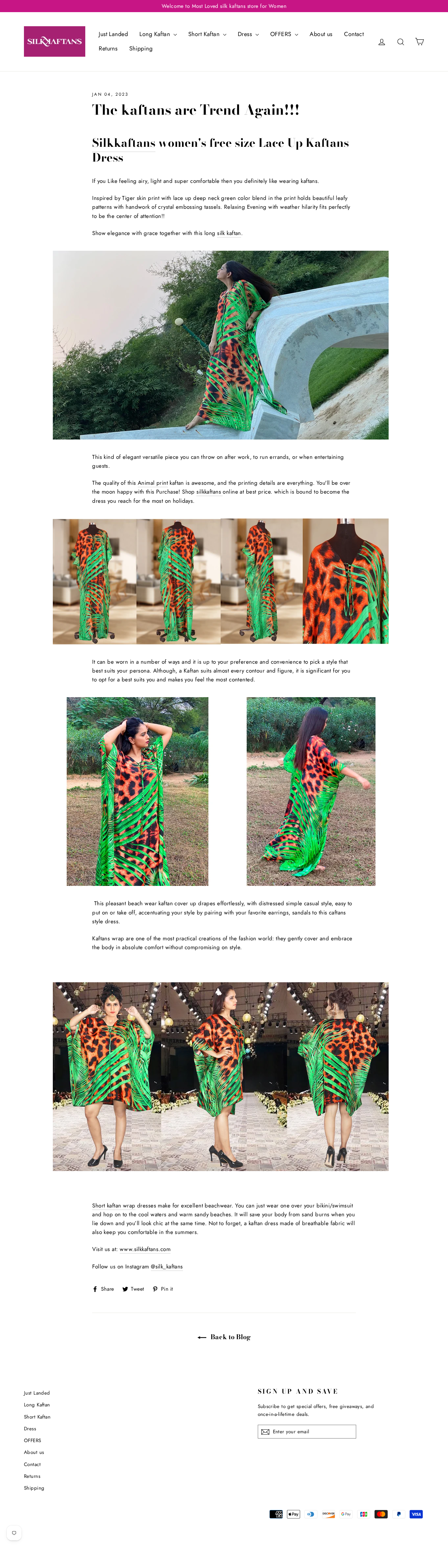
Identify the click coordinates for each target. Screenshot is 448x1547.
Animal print (153, 483)
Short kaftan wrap (113, 1205)
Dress (246, 34)
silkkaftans (208, 492)
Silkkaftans (123, 142)
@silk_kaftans (167, 1266)
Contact (354, 34)
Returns (108, 48)
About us (321, 34)
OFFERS (281, 34)
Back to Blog (230, 1337)
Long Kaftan (155, 34)
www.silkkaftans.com (145, 1249)
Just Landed (113, 34)
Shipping (141, 48)
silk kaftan (229, 233)
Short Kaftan (204, 34)
